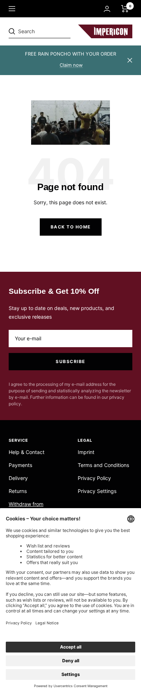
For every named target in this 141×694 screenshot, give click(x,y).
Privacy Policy (94, 478)
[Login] (107, 9)
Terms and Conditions (103, 465)
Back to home (71, 227)
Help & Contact (26, 452)
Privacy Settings (97, 491)
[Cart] (125, 8)
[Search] (58, 31)
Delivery (18, 478)
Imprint (86, 452)
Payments (20, 465)
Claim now (71, 65)
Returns (18, 491)
